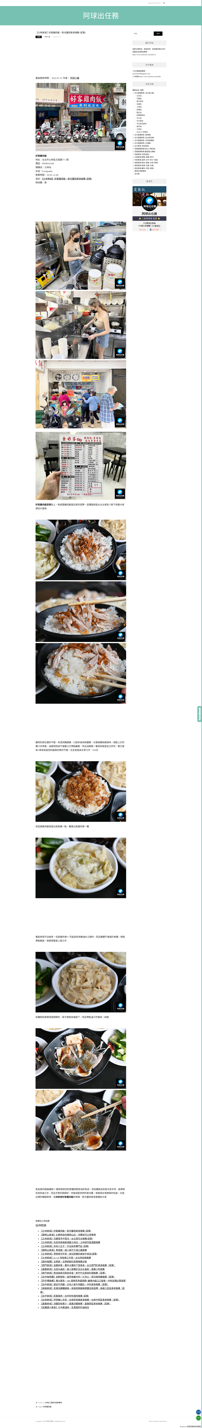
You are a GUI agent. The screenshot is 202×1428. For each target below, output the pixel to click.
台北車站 (140, 121)
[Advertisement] (81, 58)
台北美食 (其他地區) (142, 146)
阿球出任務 (101, 16)
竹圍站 (139, 98)
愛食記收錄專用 (56, 1403)
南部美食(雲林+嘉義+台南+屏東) (146, 163)
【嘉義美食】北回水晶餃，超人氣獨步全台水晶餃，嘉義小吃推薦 (72, 1269)
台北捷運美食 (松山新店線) (144, 137)
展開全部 (135, 90)
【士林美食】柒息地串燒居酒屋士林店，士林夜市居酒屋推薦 (70, 1242)
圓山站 (139, 112)
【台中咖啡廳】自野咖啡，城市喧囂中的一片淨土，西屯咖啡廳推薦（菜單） (78, 1277)
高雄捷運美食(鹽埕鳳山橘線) (145, 151)
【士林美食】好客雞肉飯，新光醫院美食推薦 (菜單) (67, 179)
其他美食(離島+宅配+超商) (144, 168)
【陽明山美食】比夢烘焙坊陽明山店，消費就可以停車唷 (68, 1235)
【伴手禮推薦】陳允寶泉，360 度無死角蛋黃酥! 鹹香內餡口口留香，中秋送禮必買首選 (83, 1281)
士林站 (39, 36)
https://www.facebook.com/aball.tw (144, 55)
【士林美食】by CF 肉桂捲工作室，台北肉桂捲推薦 (65, 1258)
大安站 (139, 129)
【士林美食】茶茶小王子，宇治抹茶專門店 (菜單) (64, 1246)
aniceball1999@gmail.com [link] (141, 74)
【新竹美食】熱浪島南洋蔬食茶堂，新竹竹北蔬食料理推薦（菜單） (73, 1273)
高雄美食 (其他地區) (142, 154)
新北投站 (140, 101)
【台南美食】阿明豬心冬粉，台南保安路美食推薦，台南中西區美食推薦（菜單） (80, 1300)
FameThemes (162, 1421)
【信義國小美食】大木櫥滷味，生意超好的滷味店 (64, 1307)
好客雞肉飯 (47, 1407)
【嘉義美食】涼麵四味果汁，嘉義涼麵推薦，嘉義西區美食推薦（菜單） (75, 1304)
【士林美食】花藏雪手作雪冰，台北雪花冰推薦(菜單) (66, 1238)
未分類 (137, 174)
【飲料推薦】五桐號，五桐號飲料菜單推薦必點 (63, 1261)
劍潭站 (139, 110)
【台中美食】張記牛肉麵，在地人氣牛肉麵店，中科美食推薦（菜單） (74, 1284)
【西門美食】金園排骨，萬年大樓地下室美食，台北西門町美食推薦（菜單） (78, 1265)
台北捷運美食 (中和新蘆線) (144, 140)
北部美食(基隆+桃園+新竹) (144, 157)
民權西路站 (141, 115)
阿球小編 (47, 36)
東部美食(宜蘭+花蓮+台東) (144, 165)
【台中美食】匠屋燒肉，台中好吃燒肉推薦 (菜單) (64, 1296)
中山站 (139, 118)
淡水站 (139, 96)
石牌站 (139, 104)
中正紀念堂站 (141, 124)
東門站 (139, 126)
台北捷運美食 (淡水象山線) (144, 93)
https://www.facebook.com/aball (150, 76)
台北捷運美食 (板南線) (143, 135)
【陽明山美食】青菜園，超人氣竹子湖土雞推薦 (63, 1250)
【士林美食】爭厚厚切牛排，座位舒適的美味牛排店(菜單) (68, 1254)
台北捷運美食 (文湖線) (143, 143)
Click (199, 714)
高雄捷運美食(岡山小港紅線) (145, 149)
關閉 (142, 90)
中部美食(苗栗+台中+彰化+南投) (146, 160)
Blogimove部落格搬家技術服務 (190, 1426)
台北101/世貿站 (142, 132)
